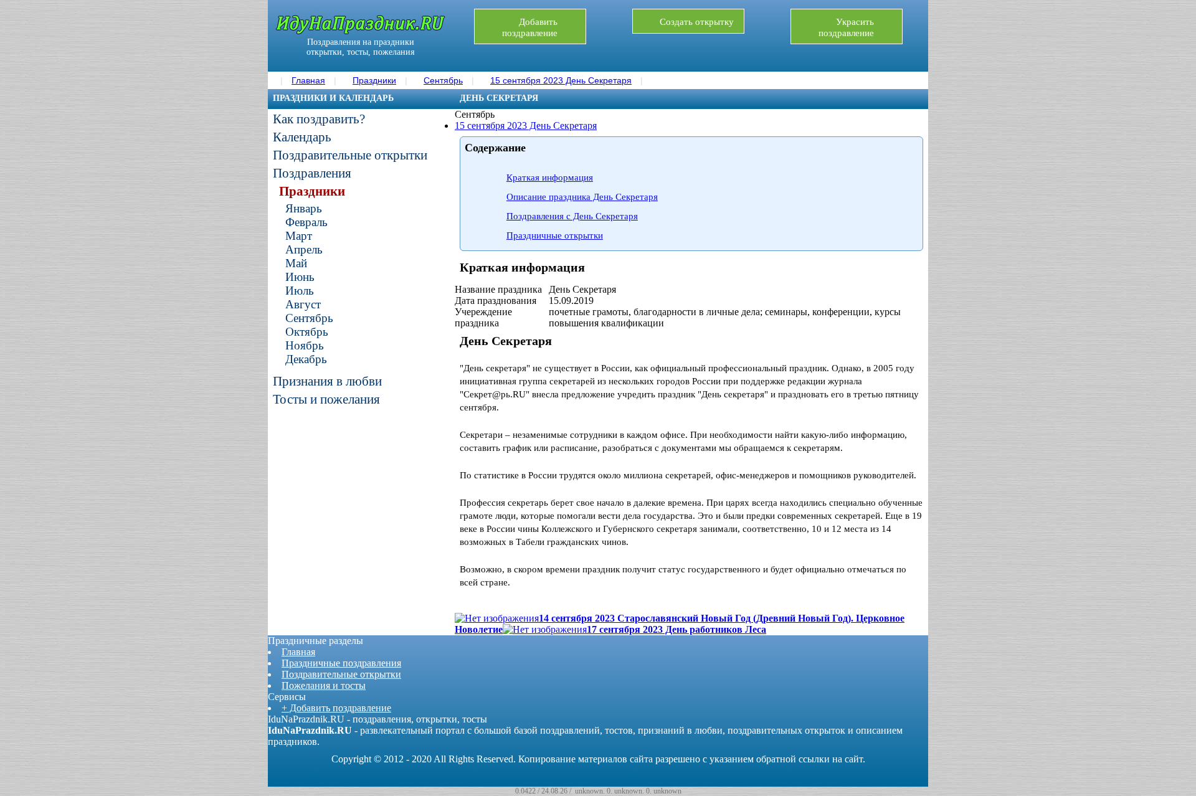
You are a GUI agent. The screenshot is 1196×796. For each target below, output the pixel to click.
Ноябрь (304, 345)
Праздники (312, 191)
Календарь (302, 137)
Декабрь (306, 359)
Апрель (304, 249)
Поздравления (312, 173)
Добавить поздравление (530, 27)
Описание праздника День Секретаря (582, 197)
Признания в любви (327, 381)
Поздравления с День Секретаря (572, 216)
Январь (303, 208)
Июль (299, 290)
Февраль (306, 222)
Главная (298, 652)
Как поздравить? (319, 118)
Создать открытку (697, 22)
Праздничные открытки (554, 235)
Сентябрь (309, 318)
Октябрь (306, 331)
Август (303, 304)
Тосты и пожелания (326, 399)
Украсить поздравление (846, 27)
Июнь (300, 276)
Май (296, 263)
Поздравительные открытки (350, 155)
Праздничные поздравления (341, 663)
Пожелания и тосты (324, 685)
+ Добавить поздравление (336, 708)
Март (298, 235)
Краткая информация (549, 177)
